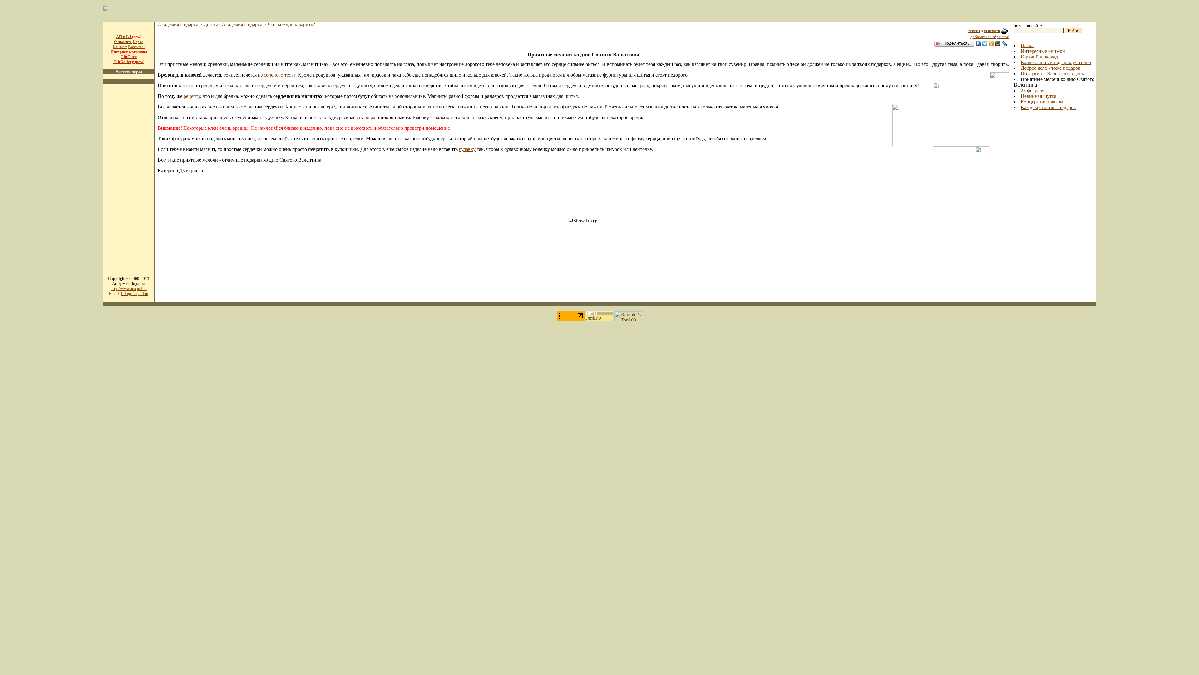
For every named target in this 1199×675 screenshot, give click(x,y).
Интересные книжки (1043, 51)
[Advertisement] (129, 182)
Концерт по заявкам (1042, 101)
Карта (138, 41)
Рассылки (136, 46)
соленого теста (279, 75)
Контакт (120, 46)
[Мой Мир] (998, 44)
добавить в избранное (989, 36)
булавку (467, 149)
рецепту (192, 96)
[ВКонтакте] (978, 44)
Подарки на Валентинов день (1052, 73)
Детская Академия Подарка (233, 24)
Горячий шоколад (1039, 56)
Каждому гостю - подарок (1048, 107)
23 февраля (1032, 90)
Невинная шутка (1038, 96)
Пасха (1027, 45)
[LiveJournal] (1004, 44)
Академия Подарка (178, 24)
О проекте (123, 41)
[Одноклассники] (991, 44)
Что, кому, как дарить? (291, 24)
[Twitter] (985, 44)
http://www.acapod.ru (129, 288)
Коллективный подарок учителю (1056, 62)
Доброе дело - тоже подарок (1050, 68)
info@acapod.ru (134, 293)
